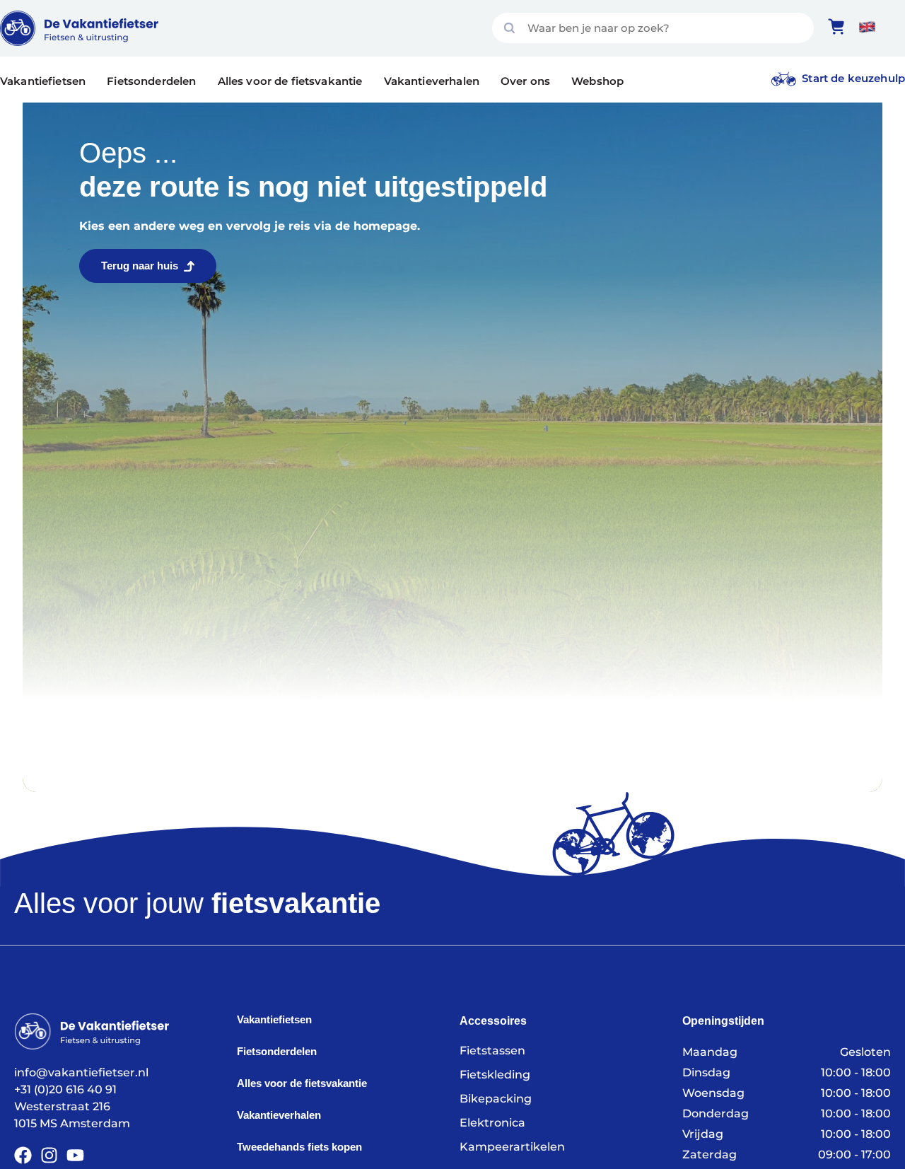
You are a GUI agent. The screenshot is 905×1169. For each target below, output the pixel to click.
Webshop (597, 81)
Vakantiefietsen (43, 81)
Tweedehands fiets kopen (299, 1147)
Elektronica (492, 1122)
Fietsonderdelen (151, 81)
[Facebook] (23, 1155)
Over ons (525, 81)
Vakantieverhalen (431, 81)
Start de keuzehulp (853, 78)
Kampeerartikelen (512, 1146)
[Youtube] (75, 1155)
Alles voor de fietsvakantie (290, 81)
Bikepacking (496, 1098)
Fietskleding (495, 1074)
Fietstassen (492, 1050)
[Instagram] (49, 1155)
